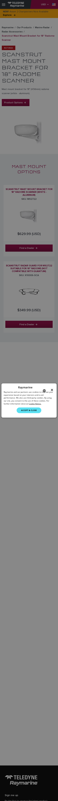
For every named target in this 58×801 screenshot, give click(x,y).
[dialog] (29, 400)
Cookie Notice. (35, 404)
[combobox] (44, 390)
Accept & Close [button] (29, 410)
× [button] (52, 389)
